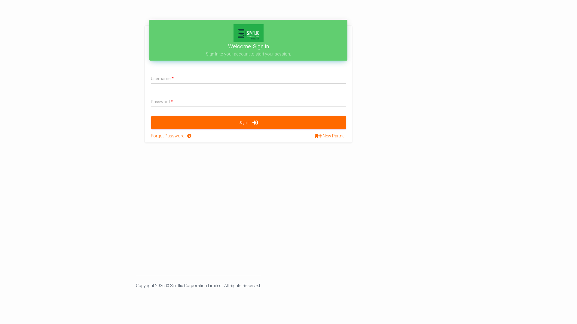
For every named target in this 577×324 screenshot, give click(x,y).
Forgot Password (169, 136)
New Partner (334, 136)
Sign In (246, 123)
